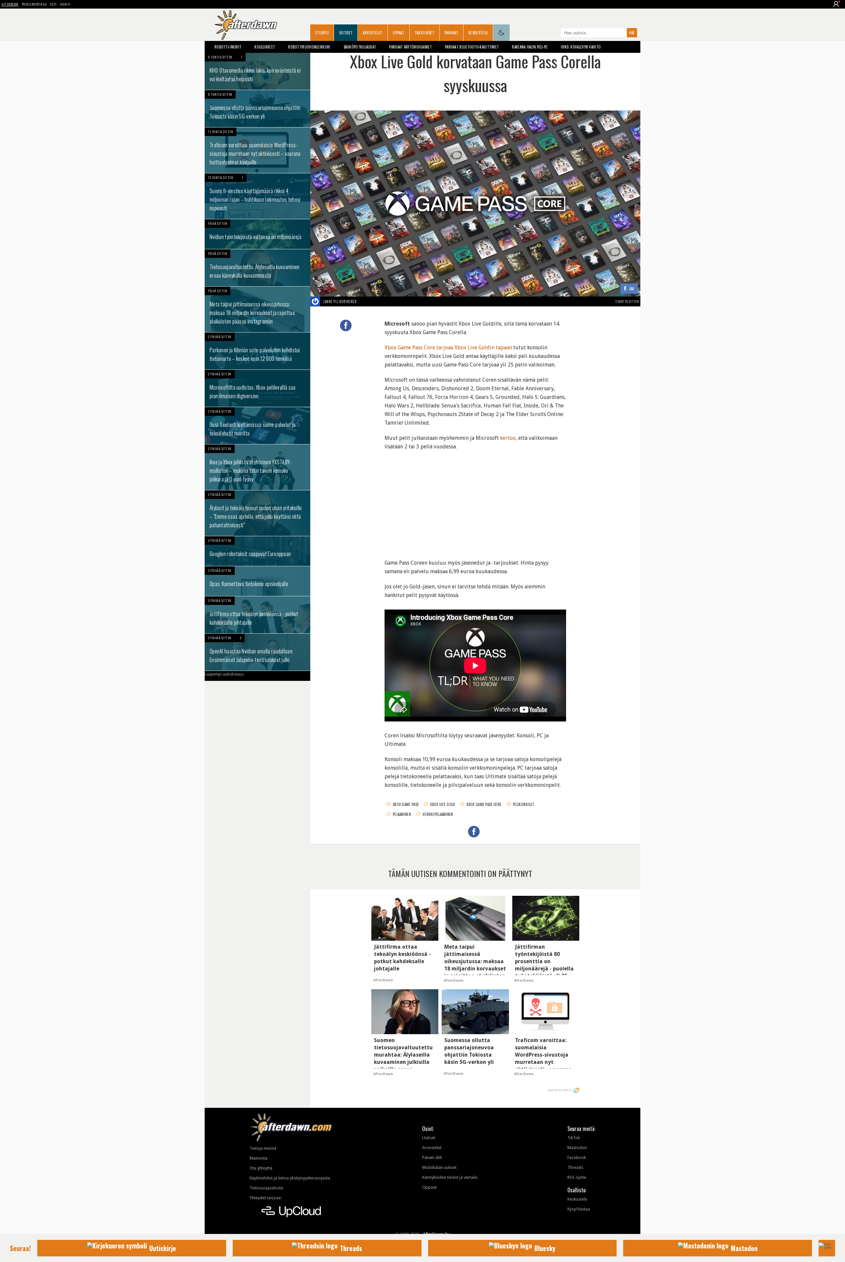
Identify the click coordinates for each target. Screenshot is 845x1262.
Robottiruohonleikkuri (309, 47)
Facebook (576, 1157)
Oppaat (398, 32)
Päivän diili (432, 1157)
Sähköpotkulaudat (360, 47)
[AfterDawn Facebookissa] (554, 33)
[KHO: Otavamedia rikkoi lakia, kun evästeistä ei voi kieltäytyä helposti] (257, 71)
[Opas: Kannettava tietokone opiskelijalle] (257, 581)
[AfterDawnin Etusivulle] (246, 25)
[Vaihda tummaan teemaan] (501, 32)
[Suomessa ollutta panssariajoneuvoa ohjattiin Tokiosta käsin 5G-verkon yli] (257, 108)
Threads (575, 1167)
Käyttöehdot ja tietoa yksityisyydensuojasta (290, 1177)
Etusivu (322, 32)
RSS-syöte (576, 1177)
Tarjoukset (424, 32)
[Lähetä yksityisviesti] (364, 301)
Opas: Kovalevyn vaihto (581, 47)
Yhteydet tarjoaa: (266, 1197)
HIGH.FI (65, 4)
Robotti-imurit (228, 47)
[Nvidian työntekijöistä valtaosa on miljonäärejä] (257, 234)
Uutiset (346, 32)
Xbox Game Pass (406, 804)
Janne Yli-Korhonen (339, 301)
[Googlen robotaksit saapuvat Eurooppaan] (257, 551)
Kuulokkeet (264, 47)
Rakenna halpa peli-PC (529, 47)
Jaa (631, 289)
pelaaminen (402, 814)
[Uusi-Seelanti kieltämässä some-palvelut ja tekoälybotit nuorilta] (257, 425)
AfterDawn (10, 4)
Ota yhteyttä (261, 1168)
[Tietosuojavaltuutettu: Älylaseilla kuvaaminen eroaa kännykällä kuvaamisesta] (257, 267)
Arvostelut (373, 32)
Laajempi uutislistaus (224, 674)
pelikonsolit (523, 804)
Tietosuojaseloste (266, 1187)
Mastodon (577, 1147)
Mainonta (258, 1158)
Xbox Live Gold (442, 804)
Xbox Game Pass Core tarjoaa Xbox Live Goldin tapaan (448, 347)
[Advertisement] (475, 500)
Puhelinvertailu (34, 4)
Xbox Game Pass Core (483, 804)
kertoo (508, 438)
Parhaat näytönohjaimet (410, 47)
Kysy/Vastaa (578, 1209)
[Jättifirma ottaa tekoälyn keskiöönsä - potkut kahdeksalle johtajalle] (257, 614)
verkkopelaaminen (437, 814)
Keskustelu (478, 32)
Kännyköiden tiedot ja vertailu (450, 1177)
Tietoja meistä (263, 1148)
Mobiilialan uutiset (439, 1167)
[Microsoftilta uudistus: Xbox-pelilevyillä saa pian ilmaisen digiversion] (257, 388)
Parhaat (451, 32)
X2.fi (53, 4)
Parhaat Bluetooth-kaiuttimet (472, 47)
